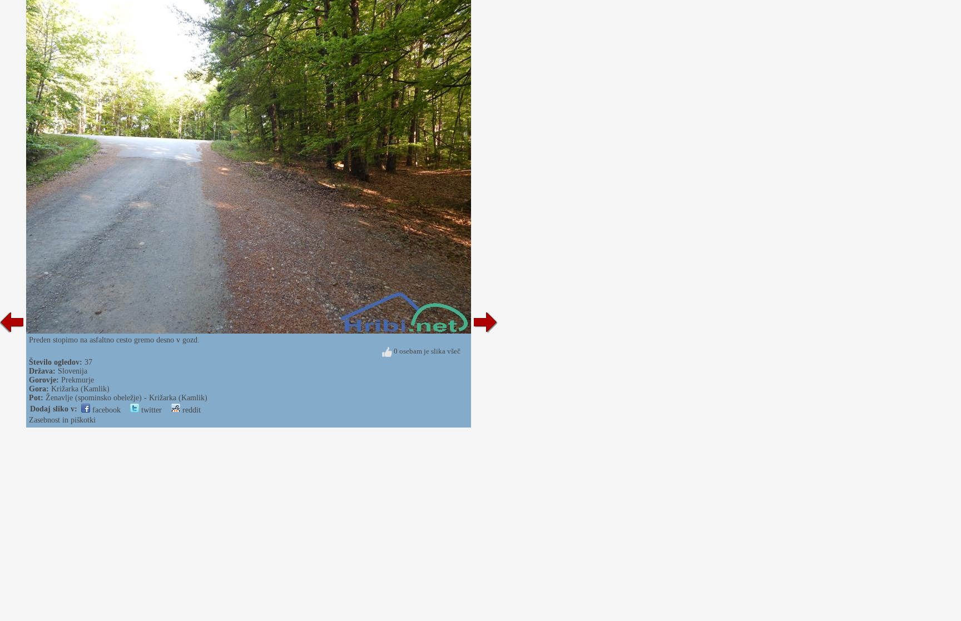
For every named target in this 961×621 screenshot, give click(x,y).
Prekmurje (77, 380)
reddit (190, 410)
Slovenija (72, 371)
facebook (105, 410)
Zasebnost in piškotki (62, 420)
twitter (150, 410)
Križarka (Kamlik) (80, 389)
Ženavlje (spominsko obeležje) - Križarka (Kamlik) (126, 398)
